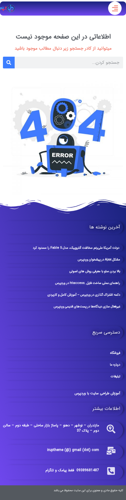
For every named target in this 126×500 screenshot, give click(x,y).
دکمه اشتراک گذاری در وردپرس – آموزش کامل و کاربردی (83, 294)
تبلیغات (115, 376)
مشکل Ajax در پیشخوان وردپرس (99, 259)
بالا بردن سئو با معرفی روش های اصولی (94, 271)
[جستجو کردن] (9, 62)
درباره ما (115, 364)
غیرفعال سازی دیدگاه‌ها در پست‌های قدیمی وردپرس (87, 306)
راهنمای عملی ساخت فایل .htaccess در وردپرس (87, 283)
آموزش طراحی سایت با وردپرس (97, 393)
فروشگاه (115, 353)
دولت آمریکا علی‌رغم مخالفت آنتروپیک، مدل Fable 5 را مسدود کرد (76, 247)
